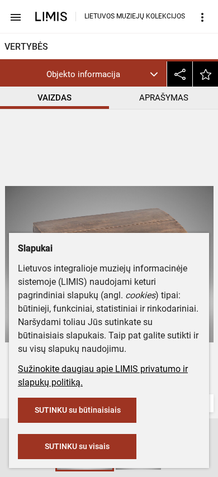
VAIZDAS (54, 98)
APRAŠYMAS (163, 98)
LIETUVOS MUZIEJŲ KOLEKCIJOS (134, 16)
